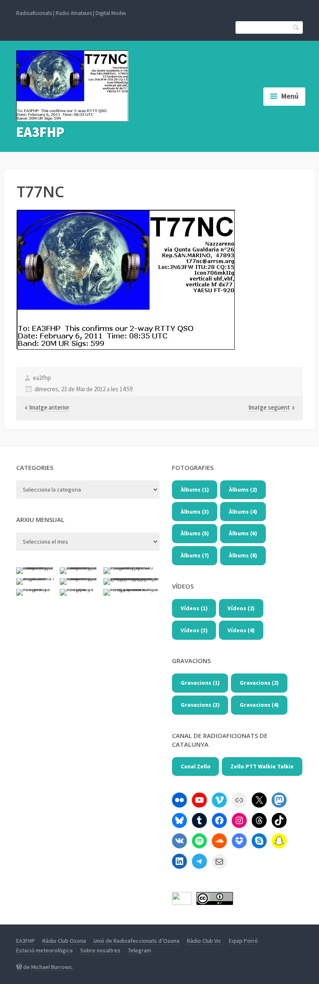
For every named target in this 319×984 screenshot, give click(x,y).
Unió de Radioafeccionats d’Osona (136, 940)
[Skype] (259, 840)
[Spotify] (199, 840)
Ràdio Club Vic (204, 940)
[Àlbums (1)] (179, 800)
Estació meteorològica (44, 950)
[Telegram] (199, 861)
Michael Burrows (51, 967)
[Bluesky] (179, 820)
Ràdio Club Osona (64, 940)
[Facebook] (219, 820)
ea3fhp (42, 378)
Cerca (296, 26)
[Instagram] (239, 820)
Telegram (139, 950)
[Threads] (259, 820)
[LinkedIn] (179, 861)
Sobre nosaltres (100, 950)
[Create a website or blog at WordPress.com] (19, 967)
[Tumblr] (199, 820)
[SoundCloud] (219, 840)
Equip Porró (243, 940)
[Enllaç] (239, 800)
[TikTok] (279, 820)
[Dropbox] (239, 840)
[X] (259, 800)
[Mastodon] (279, 800)
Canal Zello (196, 766)
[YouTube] (199, 800)
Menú (290, 96)
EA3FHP (40, 132)
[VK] (179, 840)
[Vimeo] (219, 800)
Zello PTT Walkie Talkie (262, 766)
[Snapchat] (279, 840)
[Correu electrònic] (219, 861)
